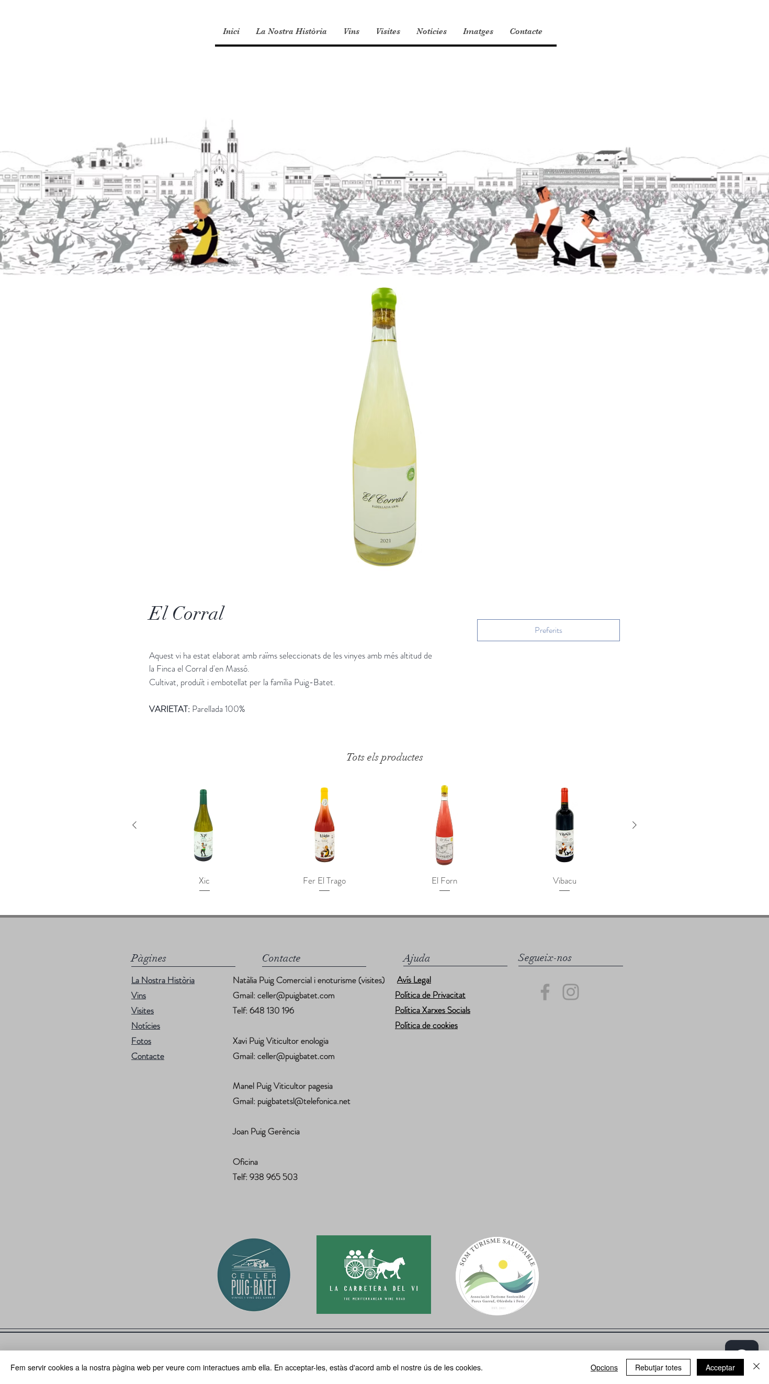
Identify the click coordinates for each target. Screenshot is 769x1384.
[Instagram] (571, 992)
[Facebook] (545, 992)
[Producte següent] (634, 825)
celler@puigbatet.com (296, 995)
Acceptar (720, 1367)
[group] (384, 839)
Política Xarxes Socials (432, 1009)
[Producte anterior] (134, 825)
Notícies (145, 1025)
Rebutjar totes (658, 1367)
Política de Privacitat (430, 994)
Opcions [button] (604, 1367)
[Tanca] (756, 1367)
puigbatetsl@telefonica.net (303, 1101)
